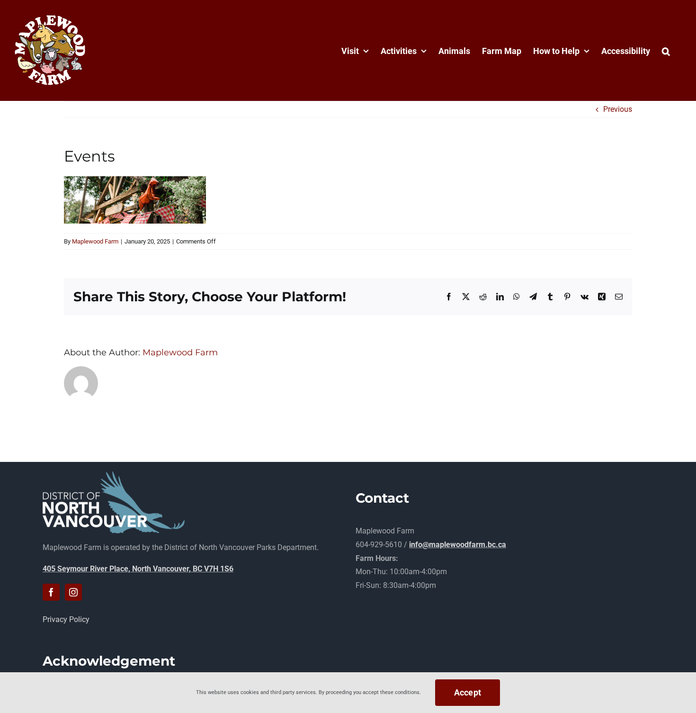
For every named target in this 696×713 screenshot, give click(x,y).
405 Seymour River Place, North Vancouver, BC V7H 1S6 (138, 568)
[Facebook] (51, 592)
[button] (666, 50)
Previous (617, 109)
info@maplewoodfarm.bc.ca (457, 544)
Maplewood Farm (95, 241)
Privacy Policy (66, 619)
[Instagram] (73, 592)
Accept (468, 692)
